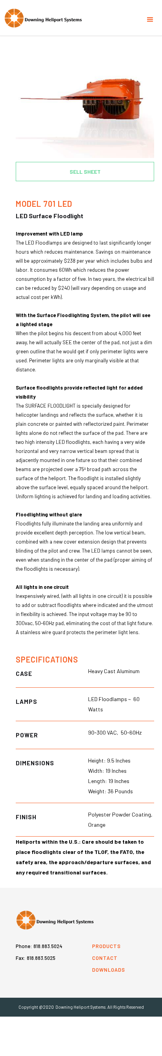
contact (105, 958)
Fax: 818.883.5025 (35, 958)
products (106, 946)
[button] (150, 16)
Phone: (39, 946)
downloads (108, 970)
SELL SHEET (85, 171)
